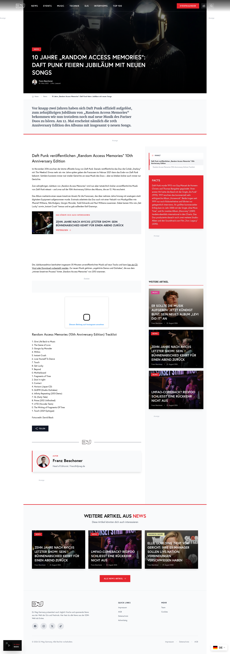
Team (163, 607)
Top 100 (117, 5)
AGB (120, 612)
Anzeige (3, 18)
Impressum (122, 607)
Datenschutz (123, 616)
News (34, 5)
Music (60, 5)
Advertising (122, 620)
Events (47, 5)
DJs (87, 5)
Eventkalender (188, 6)
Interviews (101, 5)
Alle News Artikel (113, 578)
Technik (74, 5)
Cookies (164, 612)
